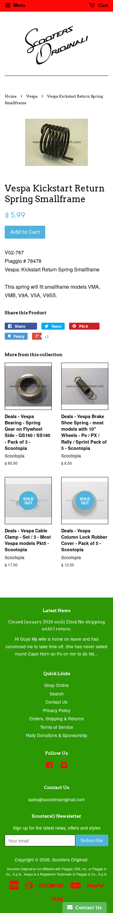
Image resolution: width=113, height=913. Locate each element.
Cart (102, 5)
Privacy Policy (56, 710)
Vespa (31, 96)
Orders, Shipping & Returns (56, 718)
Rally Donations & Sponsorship (56, 735)
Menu (18, 5)
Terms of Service (56, 727)
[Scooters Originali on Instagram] (64, 766)
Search (57, 693)
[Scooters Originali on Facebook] (49, 766)
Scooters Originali (69, 859)
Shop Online (56, 685)
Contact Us (56, 702)
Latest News (56, 610)
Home (11, 96)
